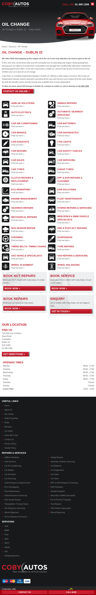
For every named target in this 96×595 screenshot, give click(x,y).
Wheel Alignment (11, 512)
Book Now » (12, 288)
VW (5, 552)
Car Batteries (56, 466)
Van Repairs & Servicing (14, 508)
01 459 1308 (75, 4)
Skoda (7, 547)
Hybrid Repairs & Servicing (15, 496)
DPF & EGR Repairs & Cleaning (64, 483)
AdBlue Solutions (11, 457)
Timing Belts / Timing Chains (16, 504)
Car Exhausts (10, 474)
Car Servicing (10, 479)
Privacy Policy (10, 444)
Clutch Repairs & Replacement (17, 483)
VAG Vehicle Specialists (61, 508)
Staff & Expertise (11, 418)
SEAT (6, 543)
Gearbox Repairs (58, 491)
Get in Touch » (61, 311)
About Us (8, 410)
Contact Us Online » (16, 91)
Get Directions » (14, 354)
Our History (9, 414)
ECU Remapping (11, 487)
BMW (6, 530)
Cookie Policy (10, 448)
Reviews (8, 427)
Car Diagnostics (57, 470)
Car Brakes (9, 470)
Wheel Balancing (58, 512)
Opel (6, 539)
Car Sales (8, 431)
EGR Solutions (57, 487)
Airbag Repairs (57, 457)
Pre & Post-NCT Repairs (61, 500)
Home (6, 406)
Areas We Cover (11, 435)
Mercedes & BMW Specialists (63, 496)
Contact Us (9, 439)
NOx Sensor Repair (12, 500)
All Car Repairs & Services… (16, 517)
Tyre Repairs (56, 504)
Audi (6, 526)
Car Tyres (55, 479)
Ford (6, 535)
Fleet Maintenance (12, 491)
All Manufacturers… (12, 556)
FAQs (6, 423)
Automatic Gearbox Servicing (63, 462)
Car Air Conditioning (12, 466)
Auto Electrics (10, 462)
